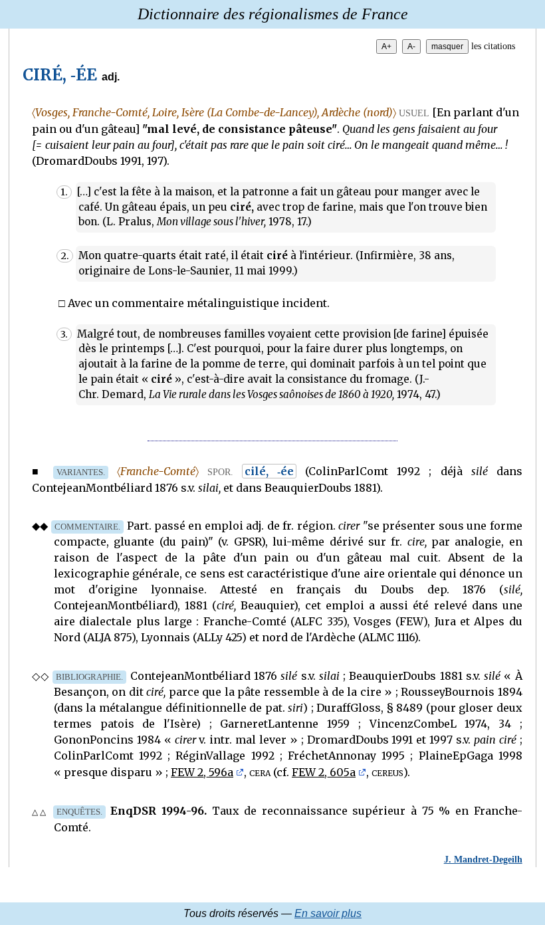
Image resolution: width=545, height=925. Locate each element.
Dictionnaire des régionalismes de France (273, 14)
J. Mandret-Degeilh (483, 859)
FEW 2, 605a (324, 772)
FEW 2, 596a (202, 772)
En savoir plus (328, 913)
